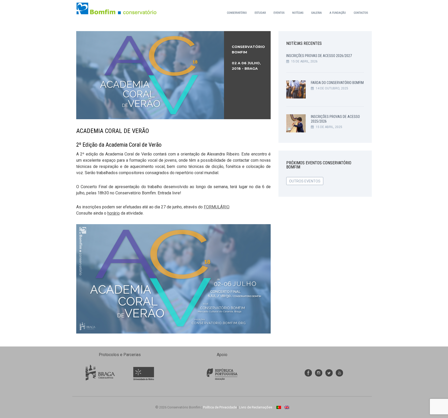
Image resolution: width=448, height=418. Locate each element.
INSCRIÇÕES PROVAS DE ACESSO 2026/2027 (319, 56)
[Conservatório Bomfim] (116, 8)
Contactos (361, 13)
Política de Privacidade (220, 407)
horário (113, 213)
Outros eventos (304, 181)
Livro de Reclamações (255, 407)
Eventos (279, 13)
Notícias (297, 13)
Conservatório (237, 13)
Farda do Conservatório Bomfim (337, 83)
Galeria (316, 13)
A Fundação (338, 13)
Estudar (260, 13)
